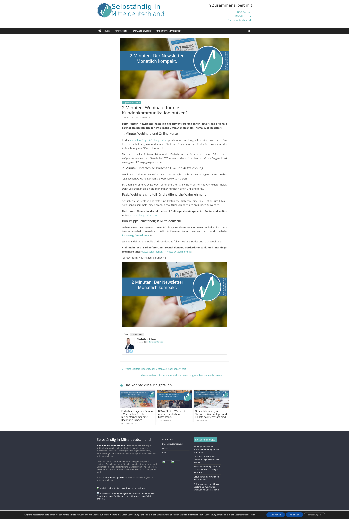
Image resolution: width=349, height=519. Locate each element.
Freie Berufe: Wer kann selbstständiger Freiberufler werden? (206, 459)
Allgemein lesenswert (131, 102)
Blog (107, 31)
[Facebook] (127, 351)
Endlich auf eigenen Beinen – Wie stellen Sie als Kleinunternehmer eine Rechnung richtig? (137, 415)
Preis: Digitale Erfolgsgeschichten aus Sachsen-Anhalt (153, 368)
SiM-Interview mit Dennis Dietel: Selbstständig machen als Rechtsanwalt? (184, 375)
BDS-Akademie (243, 16)
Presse (165, 448)
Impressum (167, 439)
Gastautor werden (142, 31)
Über (126, 334)
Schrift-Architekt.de (155, 342)
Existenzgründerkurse (135, 235)
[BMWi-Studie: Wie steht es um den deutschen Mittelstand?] (174, 391)
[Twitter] (131, 351)
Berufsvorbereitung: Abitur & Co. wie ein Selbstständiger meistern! (207, 469)
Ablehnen (294, 514)
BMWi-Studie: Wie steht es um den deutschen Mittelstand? (173, 414)
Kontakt (165, 452)
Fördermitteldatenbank (168, 31)
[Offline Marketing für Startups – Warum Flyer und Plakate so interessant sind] (211, 391)
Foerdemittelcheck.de (240, 20)
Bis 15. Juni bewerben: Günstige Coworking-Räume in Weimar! (206, 449)
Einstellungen (314, 514)
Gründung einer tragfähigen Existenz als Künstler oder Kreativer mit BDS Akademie (206, 487)
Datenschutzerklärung (172, 444)
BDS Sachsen (244, 12)
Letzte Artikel (137, 334)
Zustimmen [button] (275, 514)
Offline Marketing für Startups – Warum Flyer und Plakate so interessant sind (211, 414)
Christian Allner (145, 117)
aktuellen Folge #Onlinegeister (148, 140)
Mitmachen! (121, 31)
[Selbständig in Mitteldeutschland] (100, 31)
